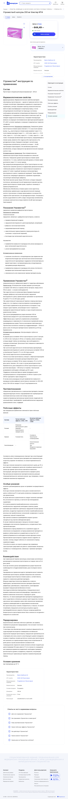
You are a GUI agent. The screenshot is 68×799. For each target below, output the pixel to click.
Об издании (37, 777)
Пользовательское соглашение (41, 785)
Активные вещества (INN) (25, 774)
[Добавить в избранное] (24, 24)
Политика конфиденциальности (41, 781)
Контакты (36, 772)
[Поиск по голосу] (49, 3)
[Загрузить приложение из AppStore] (55, 779)
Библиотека (21, 781)
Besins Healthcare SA (49, 60)
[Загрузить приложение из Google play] (55, 775)
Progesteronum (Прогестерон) (52, 66)
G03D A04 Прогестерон (50, 63)
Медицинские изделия (8, 781)
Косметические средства (9, 774)
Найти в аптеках (45, 34)
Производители (22, 777)
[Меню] (4, 3)
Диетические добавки (8, 772)
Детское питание (7, 779)
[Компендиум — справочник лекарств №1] (12, 3)
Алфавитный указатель (24, 779)
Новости (36, 783)
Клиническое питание (8, 777)
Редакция (36, 774)
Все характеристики (48, 76)
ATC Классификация (23, 772)
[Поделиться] (24, 27)
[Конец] (63, 9)
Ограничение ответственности (41, 779)
